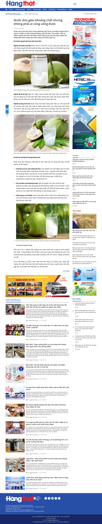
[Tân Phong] (84, 120)
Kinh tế (29, 9)
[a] (74, 4)
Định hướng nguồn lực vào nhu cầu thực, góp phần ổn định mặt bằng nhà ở (84, 168)
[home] (20, 4)
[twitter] (7, 109)
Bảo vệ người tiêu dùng (32, 320)
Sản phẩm (77, 211)
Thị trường (52, 9)
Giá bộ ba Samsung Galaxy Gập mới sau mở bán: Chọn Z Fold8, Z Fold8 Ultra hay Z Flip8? (84, 237)
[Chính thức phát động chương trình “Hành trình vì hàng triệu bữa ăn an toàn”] (15, 483)
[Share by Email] (7, 115)
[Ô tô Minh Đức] (37, 286)
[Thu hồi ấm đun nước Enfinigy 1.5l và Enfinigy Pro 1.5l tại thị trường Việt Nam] (15, 445)
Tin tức (11, 9)
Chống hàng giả (20, 9)
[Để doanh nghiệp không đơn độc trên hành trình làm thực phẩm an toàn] (15, 410)
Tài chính (75, 205)
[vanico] (84, 96)
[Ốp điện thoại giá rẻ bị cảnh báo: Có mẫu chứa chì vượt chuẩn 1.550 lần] (15, 329)
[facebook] (7, 106)
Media (70, 9)
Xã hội (45, 9)
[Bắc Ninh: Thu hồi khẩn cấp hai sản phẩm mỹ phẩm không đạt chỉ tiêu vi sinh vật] (15, 373)
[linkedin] (7, 112)
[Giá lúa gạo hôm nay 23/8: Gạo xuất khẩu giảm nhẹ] (84, 221)
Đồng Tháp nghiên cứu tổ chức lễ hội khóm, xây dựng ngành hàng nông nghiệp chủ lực (84, 256)
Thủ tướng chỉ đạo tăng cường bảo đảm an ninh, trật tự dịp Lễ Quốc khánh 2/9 (84, 185)
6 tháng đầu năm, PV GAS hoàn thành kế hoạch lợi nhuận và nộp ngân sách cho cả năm (84, 194)
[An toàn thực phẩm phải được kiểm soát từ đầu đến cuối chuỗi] (15, 392)
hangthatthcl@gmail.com (52, 520)
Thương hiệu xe (62, 9)
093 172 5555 (52, 518)
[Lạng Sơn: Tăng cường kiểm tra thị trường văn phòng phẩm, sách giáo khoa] (15, 465)
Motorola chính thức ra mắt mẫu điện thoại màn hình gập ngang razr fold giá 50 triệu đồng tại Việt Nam (84, 249)
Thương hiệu (37, 9)
